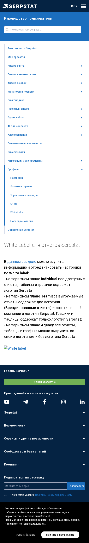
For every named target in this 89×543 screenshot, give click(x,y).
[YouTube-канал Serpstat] (6, 401)
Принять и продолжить (60, 534)
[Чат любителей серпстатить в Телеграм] (25, 401)
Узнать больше (25, 534)
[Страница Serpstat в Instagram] (63, 401)
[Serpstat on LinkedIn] (82, 401)
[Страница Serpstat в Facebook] (44, 401)
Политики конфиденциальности (53, 495)
